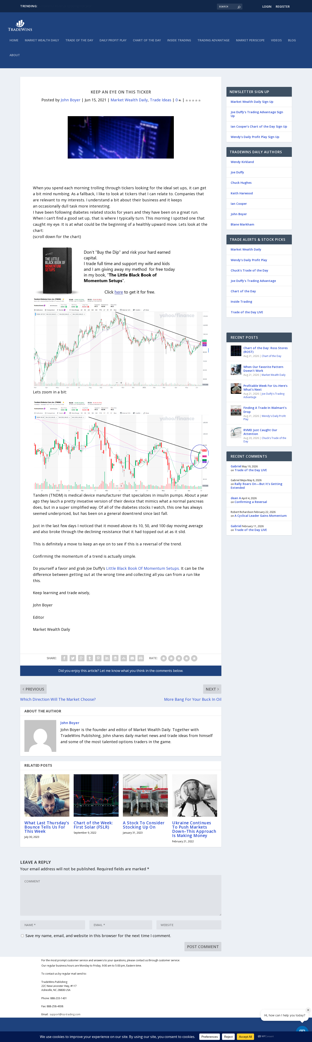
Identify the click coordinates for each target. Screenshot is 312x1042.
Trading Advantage (213, 40)
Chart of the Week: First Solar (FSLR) (93, 825)
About (15, 55)
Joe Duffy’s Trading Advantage (253, 281)
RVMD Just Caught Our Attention (260, 432)
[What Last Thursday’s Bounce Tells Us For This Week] (46, 795)
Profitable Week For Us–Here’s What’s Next (265, 387)
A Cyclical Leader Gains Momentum (261, 516)
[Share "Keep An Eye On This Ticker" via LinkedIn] (107, 658)
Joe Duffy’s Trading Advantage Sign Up (257, 114)
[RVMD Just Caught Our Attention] (236, 433)
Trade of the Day (79, 40)
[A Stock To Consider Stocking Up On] (145, 795)
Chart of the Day (147, 40)
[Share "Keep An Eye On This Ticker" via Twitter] (73, 658)
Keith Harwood (242, 193)
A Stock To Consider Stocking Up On (144, 825)
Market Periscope (250, 40)
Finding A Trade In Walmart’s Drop (265, 410)
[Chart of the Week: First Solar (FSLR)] (96, 795)
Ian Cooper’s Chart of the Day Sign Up (259, 126)
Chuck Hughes (241, 183)
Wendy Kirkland (242, 162)
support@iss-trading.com (65, 1014)
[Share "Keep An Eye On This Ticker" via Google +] (81, 658)
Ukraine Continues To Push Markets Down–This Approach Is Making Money (194, 829)
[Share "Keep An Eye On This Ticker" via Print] (140, 658)
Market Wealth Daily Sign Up (252, 102)
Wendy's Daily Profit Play (264, 417)
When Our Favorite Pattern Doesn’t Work (263, 369)
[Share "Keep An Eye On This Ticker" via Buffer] (115, 658)
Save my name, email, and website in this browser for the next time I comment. (98, 935)
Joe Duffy (237, 172)
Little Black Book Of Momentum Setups (142, 568)
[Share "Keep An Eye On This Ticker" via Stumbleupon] (123, 658)
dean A (236, 498)
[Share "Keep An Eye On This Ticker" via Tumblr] (90, 658)
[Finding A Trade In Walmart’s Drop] (236, 410)
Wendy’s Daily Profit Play (249, 260)
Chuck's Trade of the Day (264, 439)
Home (14, 40)
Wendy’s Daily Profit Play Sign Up (255, 137)
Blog (292, 40)
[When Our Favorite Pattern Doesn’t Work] (236, 369)
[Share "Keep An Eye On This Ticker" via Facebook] (64, 658)
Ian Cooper (239, 204)
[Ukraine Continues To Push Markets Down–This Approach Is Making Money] (194, 795)
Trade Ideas (160, 99)
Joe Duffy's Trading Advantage (263, 395)
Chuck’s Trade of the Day (249, 270)
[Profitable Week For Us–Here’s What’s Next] (236, 388)
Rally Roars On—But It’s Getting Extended (256, 486)
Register (283, 6)
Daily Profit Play (113, 40)
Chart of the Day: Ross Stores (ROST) (265, 350)
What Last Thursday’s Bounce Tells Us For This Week (46, 827)
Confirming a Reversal (251, 502)
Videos (276, 40)
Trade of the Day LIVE (247, 312)
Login (266, 6)
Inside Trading (179, 40)
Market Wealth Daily (42, 40)
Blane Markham (242, 224)
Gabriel (236, 466)
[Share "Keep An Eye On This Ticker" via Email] (132, 658)
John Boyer (70, 99)
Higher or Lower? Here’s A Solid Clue (64, 6)
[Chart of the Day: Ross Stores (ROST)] (236, 350)
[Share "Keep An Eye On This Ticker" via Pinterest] (98, 658)
